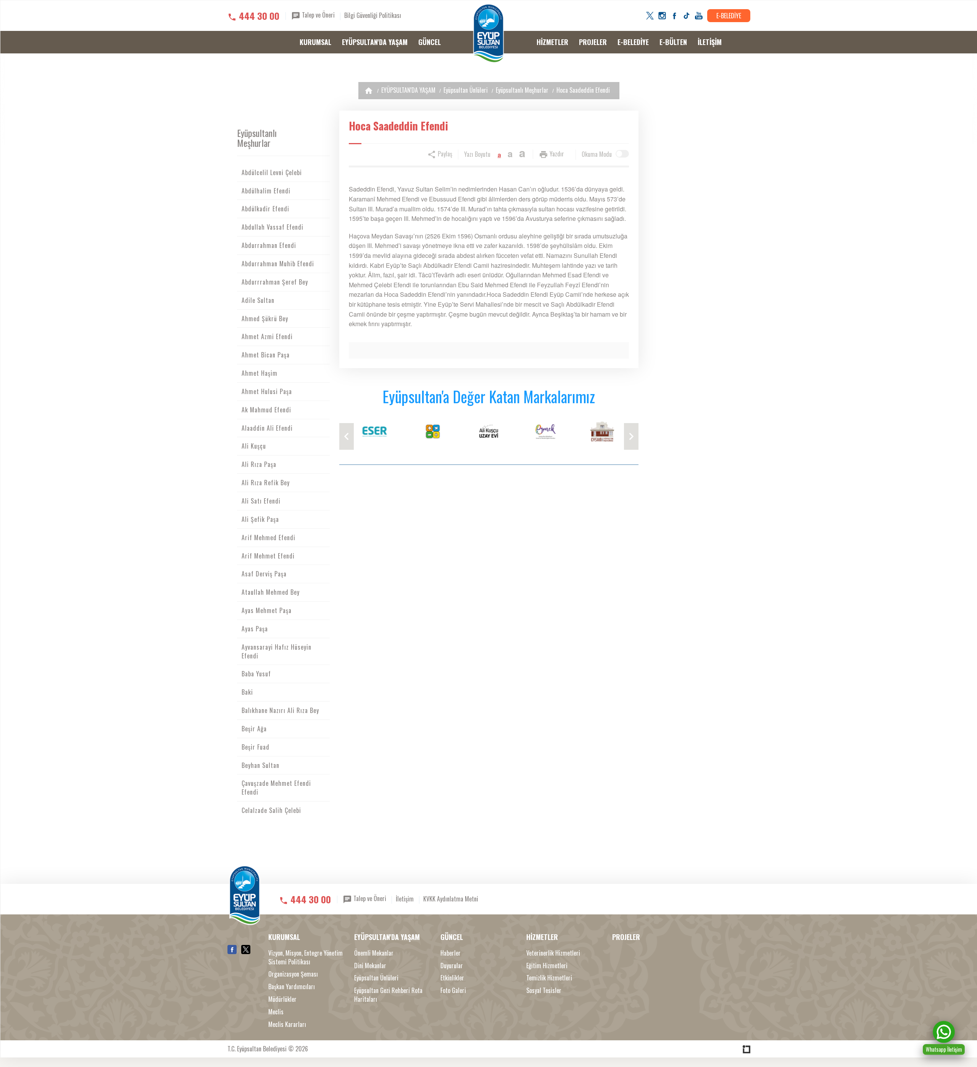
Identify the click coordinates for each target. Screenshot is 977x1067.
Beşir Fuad (255, 747)
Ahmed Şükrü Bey (265, 318)
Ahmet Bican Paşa (266, 354)
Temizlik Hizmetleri (549, 978)
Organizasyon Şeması (293, 974)
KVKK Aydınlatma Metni (450, 898)
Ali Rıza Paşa (259, 464)
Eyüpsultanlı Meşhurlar (522, 90)
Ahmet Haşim (259, 373)
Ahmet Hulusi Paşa (267, 391)
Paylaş (444, 153)
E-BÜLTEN (673, 42)
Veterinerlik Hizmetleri (553, 953)
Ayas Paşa (255, 628)
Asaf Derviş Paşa (264, 573)
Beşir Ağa (254, 728)
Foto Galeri (453, 990)
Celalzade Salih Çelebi (271, 810)
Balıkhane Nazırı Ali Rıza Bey (280, 710)
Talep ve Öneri (317, 14)
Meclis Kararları (287, 1024)
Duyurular (451, 965)
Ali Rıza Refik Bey (266, 482)
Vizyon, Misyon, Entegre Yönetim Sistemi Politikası (305, 957)
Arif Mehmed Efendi (268, 537)
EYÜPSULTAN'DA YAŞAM (375, 42)
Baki (247, 692)
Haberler (450, 953)
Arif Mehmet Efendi (268, 555)
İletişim (405, 898)
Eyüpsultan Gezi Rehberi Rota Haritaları (388, 995)
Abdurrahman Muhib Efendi (278, 263)
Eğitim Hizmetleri (546, 965)
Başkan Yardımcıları (291, 986)
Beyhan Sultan (260, 765)
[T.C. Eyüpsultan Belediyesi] (488, 33)
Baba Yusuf (256, 673)
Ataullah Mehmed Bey (271, 592)
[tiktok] (686, 15)
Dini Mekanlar (370, 965)
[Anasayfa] (368, 90)
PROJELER (593, 42)
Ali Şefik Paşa (260, 519)
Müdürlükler (282, 999)
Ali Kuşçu (254, 446)
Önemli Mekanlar (373, 953)
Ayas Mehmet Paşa (267, 610)
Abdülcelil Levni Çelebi (272, 172)
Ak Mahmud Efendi (266, 409)
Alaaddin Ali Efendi (267, 428)
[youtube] (699, 15)
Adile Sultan (258, 300)
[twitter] (650, 15)
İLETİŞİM (710, 42)
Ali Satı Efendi (261, 500)
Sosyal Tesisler (543, 990)
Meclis (276, 1011)
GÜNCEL (429, 42)
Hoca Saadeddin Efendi (583, 90)
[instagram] (662, 15)
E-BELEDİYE (728, 15)
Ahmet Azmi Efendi (267, 336)
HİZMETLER (552, 42)
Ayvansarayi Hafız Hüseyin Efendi (276, 651)
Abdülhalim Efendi (266, 190)
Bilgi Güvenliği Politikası (372, 15)
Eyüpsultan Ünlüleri (465, 90)
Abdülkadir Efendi (265, 208)
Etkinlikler (452, 978)
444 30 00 (259, 16)
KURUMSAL (315, 42)
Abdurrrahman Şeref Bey (275, 281)
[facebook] (674, 15)
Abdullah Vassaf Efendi (272, 227)
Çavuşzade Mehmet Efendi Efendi (276, 788)
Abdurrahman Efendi (269, 245)
